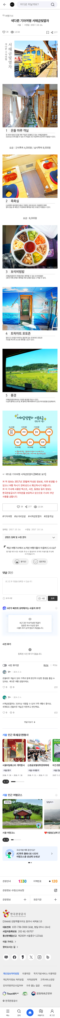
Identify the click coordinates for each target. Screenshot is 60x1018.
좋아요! (23, 561)
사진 (43, 598)
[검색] (53, 5)
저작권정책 (32, 979)
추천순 (55, 665)
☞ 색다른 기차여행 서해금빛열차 (24, 474)
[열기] (54, 537)
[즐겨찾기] (46, 32)
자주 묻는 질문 (33, 985)
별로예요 (42, 561)
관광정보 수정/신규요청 (13, 890)
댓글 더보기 (28, 722)
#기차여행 (7, 516)
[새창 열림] (11, 994)
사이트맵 (47, 985)
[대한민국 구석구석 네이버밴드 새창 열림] (47, 957)
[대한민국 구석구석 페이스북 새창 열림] (14, 957)
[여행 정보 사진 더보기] (30, 59)
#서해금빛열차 (35, 516)
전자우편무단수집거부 (13, 985)
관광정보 (7, 899)
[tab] (7, 1012)
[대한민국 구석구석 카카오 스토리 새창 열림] (22, 957)
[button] (29, 862)
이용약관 (26, 973)
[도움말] (3, 598)
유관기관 (38, 899)
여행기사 (9, 16)
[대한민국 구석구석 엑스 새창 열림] (31, 957)
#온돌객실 (48, 516)
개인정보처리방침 (11, 973)
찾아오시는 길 (9, 947)
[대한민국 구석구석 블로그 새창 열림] (6, 957)
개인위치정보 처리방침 (13, 979)
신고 (56, 687)
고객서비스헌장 (47, 979)
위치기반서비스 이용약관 (45, 973)
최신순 (46, 665)
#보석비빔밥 (20, 516)
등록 (52, 598)
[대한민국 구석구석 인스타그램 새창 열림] (39, 957)
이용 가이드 (8, 941)
